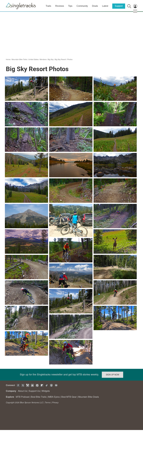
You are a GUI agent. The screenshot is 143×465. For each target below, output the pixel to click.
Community (82, 6)
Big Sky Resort (60, 59)
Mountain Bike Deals (88, 396)
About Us (22, 390)
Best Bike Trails (38, 396)
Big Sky (50, 59)
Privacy (55, 402)
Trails (48, 6)
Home (8, 59)
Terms (47, 402)
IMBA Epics (54, 396)
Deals (95, 6)
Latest (105, 6)
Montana (43, 59)
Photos (69, 59)
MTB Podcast (22, 396)
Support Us (34, 390)
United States (33, 59)
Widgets (46, 390)
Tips (70, 6)
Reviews (59, 6)
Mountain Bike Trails (19, 59)
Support (119, 6)
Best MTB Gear (69, 396)
